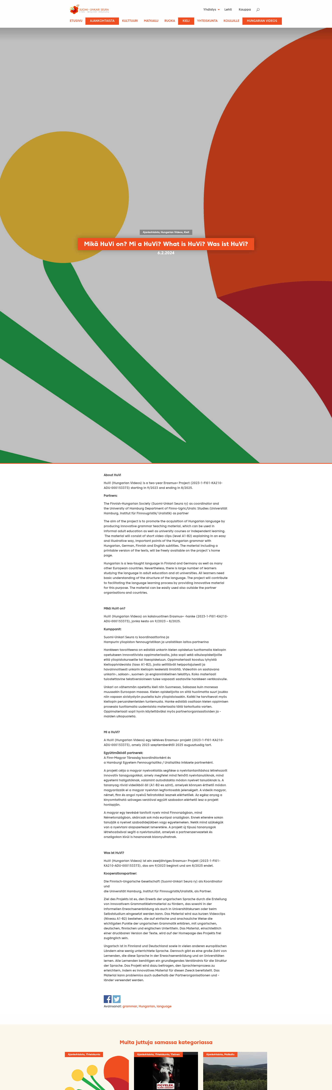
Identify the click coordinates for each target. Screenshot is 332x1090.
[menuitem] (210, 9)
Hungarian (147, 1006)
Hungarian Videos (262, 21)
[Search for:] (260, 9)
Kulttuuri (130, 21)
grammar (130, 1006)
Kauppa (245, 9)
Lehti (228, 9)
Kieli (186, 21)
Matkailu (151, 21)
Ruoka (169, 21)
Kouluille (231, 21)
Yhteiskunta (207, 21)
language (164, 1006)
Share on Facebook (108, 999)
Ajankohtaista (102, 21)
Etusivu (76, 21)
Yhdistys (209, 9)
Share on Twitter (117, 999)
